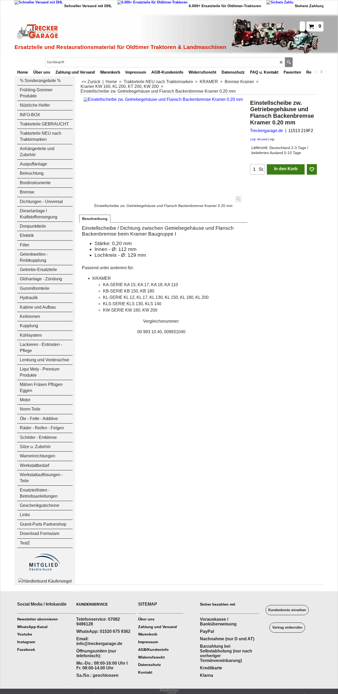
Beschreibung (94, 219)
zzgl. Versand (258, 139)
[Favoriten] (312, 169)
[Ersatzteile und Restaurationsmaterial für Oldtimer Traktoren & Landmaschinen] (74, 32)
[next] (321, 72)
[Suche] (289, 62)
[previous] (315, 72)
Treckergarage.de (266, 130)
